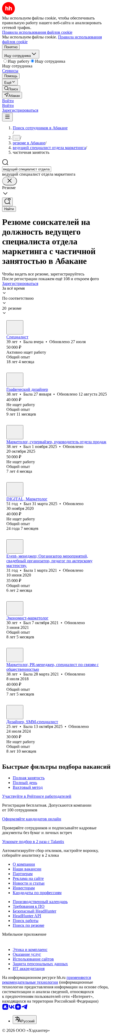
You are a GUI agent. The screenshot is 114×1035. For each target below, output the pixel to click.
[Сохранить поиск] (7, 202)
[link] (11, 88)
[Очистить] (9, 181)
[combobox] (26, 169)
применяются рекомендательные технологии (46, 979)
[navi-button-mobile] (7, 117)
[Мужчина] (14, 432)
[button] (8, 100)
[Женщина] (14, 327)
